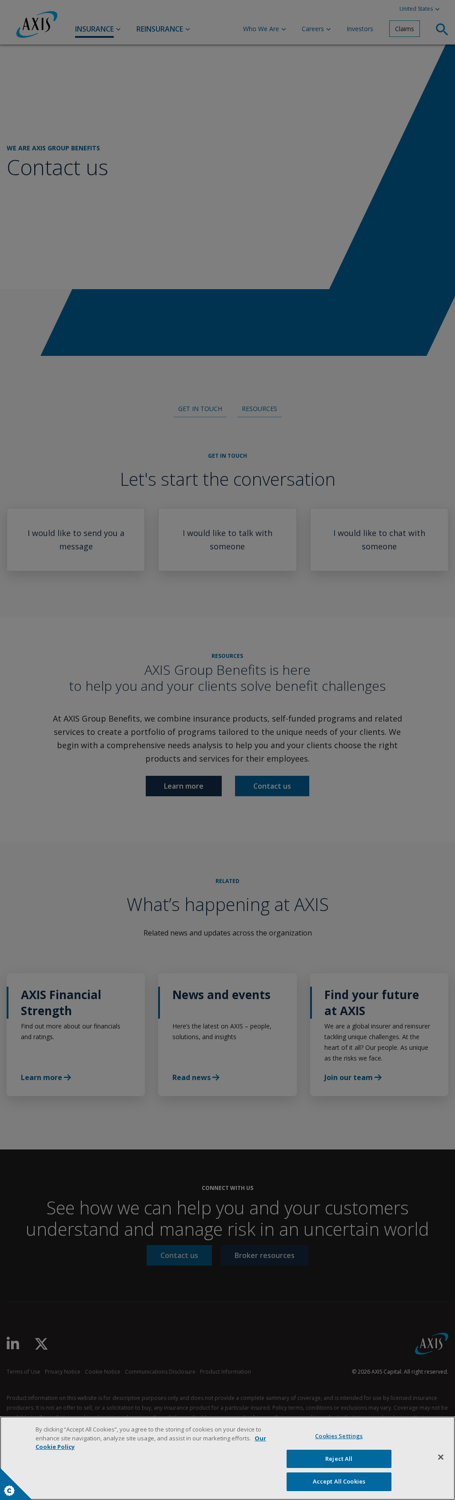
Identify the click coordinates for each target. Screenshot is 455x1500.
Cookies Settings (339, 1436)
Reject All (338, 1459)
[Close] (441, 1457)
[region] (227, 1458)
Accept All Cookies (339, 1481)
